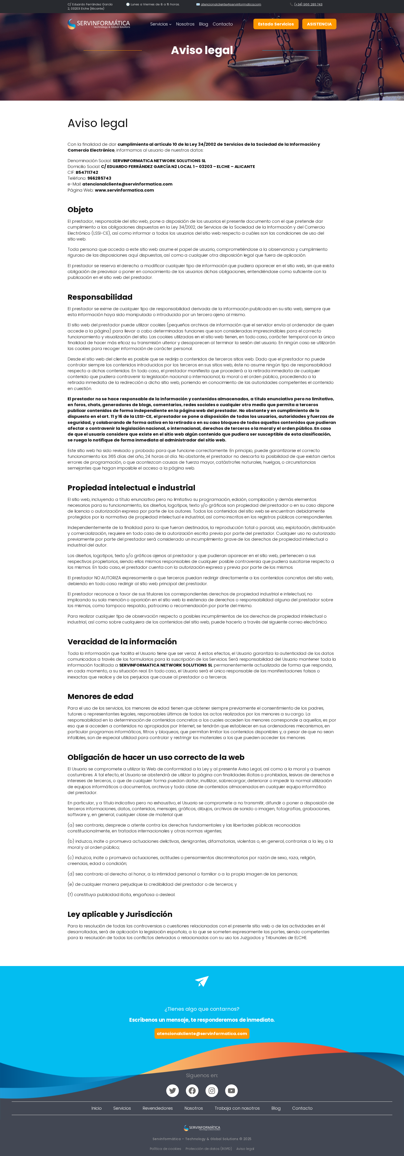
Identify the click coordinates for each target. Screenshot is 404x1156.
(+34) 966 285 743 (308, 4)
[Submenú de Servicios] (170, 24)
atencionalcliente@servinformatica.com (231, 4)
